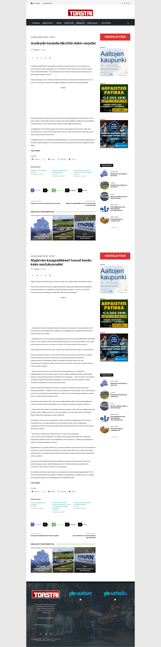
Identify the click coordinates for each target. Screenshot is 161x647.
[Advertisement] (63, 102)
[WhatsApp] (41, 58)
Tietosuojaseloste (46, 619)
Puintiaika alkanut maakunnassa (117, 220)
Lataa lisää (114, 227)
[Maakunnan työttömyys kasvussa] (41, 227)
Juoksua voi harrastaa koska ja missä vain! (45, 203)
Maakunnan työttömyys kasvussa (41, 237)
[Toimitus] (32, 50)
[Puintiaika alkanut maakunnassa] (104, 219)
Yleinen (63, 234)
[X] (129, 3)
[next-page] (35, 243)
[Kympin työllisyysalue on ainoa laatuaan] (85, 227)
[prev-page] (32, 243)
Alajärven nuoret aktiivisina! (39, 170)
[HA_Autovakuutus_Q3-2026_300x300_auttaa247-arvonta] (114, 148)
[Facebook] (122, 3)
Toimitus (37, 49)
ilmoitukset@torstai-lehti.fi (45, 627)
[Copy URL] (45, 58)
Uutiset (52, 37)
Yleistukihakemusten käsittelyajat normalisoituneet (118, 208)
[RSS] (127, 3)
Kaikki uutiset (43, 37)
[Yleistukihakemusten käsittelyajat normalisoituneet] (104, 207)
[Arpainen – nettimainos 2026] (114, 112)
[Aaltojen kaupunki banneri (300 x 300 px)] (114, 76)
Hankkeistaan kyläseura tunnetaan (63, 237)
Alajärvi (34, 37)
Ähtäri (85, 234)
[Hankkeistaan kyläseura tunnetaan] (63, 227)
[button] (128, 23)
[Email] (50, 58)
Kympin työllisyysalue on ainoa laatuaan (84, 237)
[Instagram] (125, 3)
